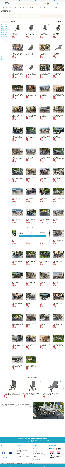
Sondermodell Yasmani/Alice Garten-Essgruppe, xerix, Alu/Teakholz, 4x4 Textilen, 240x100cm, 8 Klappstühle (58, 137)
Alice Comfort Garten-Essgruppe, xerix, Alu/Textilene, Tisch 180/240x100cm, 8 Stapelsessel (16, 198)
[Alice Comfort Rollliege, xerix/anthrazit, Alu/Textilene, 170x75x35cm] (58, 48)
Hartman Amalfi (4, 28)
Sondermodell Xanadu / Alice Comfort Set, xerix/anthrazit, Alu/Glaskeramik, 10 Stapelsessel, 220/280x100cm (58, 198)
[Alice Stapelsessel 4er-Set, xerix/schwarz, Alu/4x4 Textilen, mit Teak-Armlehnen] (45, 48)
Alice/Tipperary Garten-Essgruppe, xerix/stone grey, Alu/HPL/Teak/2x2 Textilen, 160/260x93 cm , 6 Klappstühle (17, 345)
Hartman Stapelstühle (5, 54)
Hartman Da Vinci (4, 30)
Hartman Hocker (4, 44)
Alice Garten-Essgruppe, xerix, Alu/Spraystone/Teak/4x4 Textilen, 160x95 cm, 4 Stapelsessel (17, 366)
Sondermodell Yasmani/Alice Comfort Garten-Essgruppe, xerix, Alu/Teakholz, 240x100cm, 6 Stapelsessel (45, 303)
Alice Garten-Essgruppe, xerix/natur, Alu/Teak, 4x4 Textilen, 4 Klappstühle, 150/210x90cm (17, 74)
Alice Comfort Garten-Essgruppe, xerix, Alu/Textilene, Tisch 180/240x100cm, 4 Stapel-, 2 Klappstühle (30, 158)
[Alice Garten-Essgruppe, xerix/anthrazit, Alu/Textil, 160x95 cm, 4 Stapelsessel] (31, 297)
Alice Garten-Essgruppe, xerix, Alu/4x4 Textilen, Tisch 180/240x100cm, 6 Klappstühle (58, 116)
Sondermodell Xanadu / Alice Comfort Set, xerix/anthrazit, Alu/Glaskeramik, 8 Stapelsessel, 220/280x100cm (17, 158)
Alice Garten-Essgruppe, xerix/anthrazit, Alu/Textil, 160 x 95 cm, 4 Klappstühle (31, 178)
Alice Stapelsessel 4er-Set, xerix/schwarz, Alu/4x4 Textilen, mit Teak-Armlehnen (44, 54)
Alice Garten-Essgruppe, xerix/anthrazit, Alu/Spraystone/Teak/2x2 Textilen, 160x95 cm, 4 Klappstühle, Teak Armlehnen (45, 282)
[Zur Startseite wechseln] (7, 4)
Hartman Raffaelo (4, 32)
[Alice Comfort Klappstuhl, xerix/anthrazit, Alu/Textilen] (31, 28)
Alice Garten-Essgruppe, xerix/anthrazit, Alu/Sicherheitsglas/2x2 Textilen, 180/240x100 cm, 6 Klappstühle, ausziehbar (31, 324)
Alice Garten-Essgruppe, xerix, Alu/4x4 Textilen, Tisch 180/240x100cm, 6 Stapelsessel (45, 178)
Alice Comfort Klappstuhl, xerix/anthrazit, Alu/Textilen (30, 34)
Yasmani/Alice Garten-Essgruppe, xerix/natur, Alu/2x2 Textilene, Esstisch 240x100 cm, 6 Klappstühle (31, 95)
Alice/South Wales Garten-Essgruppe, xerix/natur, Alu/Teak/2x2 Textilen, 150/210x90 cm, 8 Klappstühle (17, 116)
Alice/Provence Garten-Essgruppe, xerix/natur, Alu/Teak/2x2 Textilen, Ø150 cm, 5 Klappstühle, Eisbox (45, 261)
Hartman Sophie (4, 34)
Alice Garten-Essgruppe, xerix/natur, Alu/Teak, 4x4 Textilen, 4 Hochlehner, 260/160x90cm (58, 240)
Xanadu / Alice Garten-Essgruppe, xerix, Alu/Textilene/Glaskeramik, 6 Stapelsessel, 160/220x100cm (58, 261)
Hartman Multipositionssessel (4, 52)
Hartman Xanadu (4, 36)
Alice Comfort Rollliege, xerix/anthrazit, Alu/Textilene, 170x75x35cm (57, 54)
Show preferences (32, 238)
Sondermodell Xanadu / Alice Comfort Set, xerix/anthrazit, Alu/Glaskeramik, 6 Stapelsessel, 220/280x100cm (31, 282)
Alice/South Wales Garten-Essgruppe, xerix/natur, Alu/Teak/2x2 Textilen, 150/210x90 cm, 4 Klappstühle (31, 116)
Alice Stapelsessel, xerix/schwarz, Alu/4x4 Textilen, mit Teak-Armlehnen (58, 34)
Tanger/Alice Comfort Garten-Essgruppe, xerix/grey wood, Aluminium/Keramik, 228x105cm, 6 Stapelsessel (45, 345)
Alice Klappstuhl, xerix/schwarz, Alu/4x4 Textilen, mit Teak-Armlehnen (17, 34)
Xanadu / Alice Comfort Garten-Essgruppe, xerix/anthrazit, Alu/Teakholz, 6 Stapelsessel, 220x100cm (30, 366)
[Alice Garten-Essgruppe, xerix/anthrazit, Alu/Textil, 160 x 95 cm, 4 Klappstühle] (31, 172)
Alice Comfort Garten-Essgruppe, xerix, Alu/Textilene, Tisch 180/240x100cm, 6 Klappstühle (44, 95)
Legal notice (21, 233)
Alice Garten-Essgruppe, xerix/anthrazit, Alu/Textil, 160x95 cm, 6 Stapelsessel (45, 324)
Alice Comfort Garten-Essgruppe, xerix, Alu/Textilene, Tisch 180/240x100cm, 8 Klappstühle (44, 116)
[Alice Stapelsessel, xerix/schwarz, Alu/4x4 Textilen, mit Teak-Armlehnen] (58, 28)
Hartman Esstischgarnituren (4, 43)
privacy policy (42, 232)
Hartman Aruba (4, 26)
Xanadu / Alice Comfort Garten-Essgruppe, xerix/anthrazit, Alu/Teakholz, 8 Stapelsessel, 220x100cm (57, 345)
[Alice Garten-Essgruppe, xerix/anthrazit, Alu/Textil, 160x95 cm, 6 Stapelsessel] (45, 318)
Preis (33, 15)
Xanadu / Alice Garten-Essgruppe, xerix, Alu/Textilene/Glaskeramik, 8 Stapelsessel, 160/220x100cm (58, 303)
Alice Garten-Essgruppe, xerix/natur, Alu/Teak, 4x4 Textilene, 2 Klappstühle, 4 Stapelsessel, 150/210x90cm (17, 95)
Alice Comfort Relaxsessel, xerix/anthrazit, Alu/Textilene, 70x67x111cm (30, 54)
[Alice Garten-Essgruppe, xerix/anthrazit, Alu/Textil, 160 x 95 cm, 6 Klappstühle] (45, 152)
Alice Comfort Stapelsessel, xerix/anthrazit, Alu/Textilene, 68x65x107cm (30, 74)
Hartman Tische (4, 56)
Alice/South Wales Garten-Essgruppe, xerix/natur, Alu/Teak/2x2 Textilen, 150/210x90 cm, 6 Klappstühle (58, 74)
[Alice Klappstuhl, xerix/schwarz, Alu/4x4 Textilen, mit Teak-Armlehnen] (17, 28)
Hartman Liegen (4, 46)
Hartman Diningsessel (5, 40)
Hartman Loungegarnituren (4, 49)
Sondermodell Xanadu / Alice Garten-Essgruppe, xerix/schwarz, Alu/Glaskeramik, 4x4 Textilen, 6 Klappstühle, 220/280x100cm (31, 137)
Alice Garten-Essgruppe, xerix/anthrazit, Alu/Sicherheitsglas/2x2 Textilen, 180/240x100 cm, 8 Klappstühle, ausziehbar (58, 282)
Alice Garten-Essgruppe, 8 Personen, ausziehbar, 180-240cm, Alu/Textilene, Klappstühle (58, 95)
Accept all (32, 236)
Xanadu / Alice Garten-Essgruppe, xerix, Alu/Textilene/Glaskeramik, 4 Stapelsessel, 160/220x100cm (17, 303)
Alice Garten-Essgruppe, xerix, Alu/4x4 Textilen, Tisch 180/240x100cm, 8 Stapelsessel (58, 178)
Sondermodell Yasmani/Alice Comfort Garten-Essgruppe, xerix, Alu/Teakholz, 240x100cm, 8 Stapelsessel (17, 282)
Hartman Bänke (4, 38)
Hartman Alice (3, 24)
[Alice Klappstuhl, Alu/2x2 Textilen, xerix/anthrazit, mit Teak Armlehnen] (45, 28)
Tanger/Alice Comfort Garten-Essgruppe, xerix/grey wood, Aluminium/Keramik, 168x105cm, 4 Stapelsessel (31, 345)
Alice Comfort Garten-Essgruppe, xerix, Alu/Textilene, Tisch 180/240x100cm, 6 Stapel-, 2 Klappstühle (16, 219)
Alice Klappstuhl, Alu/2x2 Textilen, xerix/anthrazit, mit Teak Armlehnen (45, 34)
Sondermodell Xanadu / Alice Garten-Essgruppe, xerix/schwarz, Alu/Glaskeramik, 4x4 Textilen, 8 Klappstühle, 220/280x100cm (17, 178)
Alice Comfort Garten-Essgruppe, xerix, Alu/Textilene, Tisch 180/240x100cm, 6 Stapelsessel (57, 219)
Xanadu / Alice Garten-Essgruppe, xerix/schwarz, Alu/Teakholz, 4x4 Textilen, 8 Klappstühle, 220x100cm (45, 219)
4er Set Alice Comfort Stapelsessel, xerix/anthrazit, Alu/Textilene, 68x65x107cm (45, 74)
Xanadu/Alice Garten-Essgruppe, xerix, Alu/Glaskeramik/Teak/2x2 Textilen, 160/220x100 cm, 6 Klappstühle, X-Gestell (31, 198)
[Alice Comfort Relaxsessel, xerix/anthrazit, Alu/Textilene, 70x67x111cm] (31, 48)
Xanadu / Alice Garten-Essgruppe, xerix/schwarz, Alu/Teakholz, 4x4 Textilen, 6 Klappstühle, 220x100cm (31, 261)
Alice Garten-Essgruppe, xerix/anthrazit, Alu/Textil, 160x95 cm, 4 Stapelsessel (31, 303)
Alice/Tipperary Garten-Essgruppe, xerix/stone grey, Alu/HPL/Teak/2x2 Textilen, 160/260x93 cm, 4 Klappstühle (58, 324)
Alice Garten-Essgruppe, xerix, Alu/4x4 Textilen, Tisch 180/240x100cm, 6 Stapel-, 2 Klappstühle (45, 198)
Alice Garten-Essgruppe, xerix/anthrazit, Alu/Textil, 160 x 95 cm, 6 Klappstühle (45, 158)
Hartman (3, 22)
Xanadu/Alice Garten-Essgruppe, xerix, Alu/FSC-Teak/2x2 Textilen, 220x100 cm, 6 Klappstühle (17, 324)
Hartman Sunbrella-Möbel (4, 59)
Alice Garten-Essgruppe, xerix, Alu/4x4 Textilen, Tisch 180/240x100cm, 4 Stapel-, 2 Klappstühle (45, 137)
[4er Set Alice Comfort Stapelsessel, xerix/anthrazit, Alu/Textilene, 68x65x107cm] (45, 68)
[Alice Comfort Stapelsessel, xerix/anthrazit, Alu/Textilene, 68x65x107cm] (31, 68)
